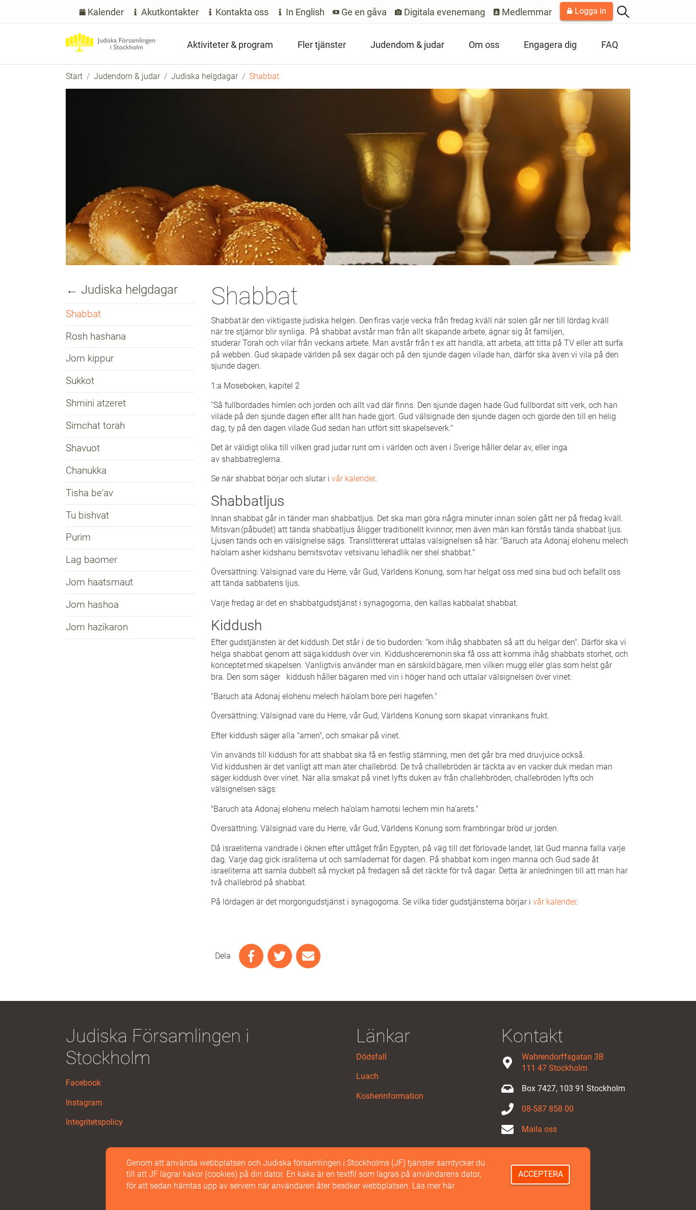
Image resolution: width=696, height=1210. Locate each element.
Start (74, 76)
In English (304, 12)
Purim (78, 537)
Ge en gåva (363, 12)
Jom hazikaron (97, 627)
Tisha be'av (89, 493)
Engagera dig (550, 44)
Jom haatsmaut (99, 582)
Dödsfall (371, 1057)
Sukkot (80, 381)
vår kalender (353, 478)
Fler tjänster (322, 44)
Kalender (105, 12)
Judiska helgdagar (204, 76)
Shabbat (83, 314)
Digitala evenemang (443, 12)
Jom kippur (90, 358)
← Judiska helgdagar (122, 289)
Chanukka (86, 470)
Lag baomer (91, 559)
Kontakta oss (241, 12)
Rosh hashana (96, 336)
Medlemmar (526, 12)
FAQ (609, 44)
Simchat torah (95, 425)
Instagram (84, 1103)
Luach (367, 1076)
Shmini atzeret (96, 403)
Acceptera (540, 1174)
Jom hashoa (92, 604)
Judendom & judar (407, 44)
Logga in (589, 11)
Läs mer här (433, 1186)
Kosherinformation (389, 1096)
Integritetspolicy (94, 1122)
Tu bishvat (87, 515)
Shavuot (83, 448)
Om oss (484, 44)
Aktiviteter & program (230, 44)
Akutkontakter (169, 12)
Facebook (83, 1083)
